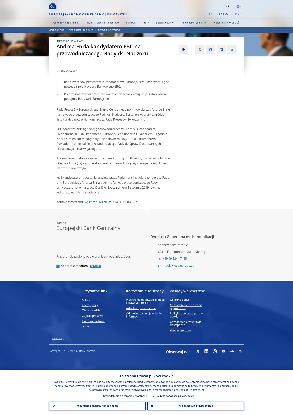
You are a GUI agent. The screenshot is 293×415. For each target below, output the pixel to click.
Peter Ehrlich (98, 202)
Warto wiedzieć (92, 310)
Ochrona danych (180, 300)
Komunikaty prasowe (109, 30)
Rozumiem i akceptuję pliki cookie (97, 406)
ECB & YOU (223, 14)
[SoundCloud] (232, 351)
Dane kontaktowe (93, 321)
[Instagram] (215, 351)
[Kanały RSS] (240, 351)
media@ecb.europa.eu (178, 265)
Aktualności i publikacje (194, 23)
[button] (233, 6)
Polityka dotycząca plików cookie (175, 396)
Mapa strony (57, 338)
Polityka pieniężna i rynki (65, 23)
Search (227, 6)
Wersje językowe (180, 330)
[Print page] (183, 49)
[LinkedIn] (206, 351)
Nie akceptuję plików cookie (196, 406)
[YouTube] (223, 351)
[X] (197, 351)
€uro (146, 23)
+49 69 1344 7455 (175, 258)
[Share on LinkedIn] (221, 49)
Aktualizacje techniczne (141, 308)
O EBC (209, 14)
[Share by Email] (232, 49)
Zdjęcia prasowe (92, 316)
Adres (86, 326)
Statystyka (131, 23)
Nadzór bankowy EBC (225, 23)
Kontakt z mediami (75, 266)
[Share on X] (199, 49)
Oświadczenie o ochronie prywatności (125, 396)
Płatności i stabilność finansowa (102, 23)
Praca (238, 14)
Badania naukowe (165, 23)
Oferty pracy (90, 305)
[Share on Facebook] (210, 49)
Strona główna (56, 30)
